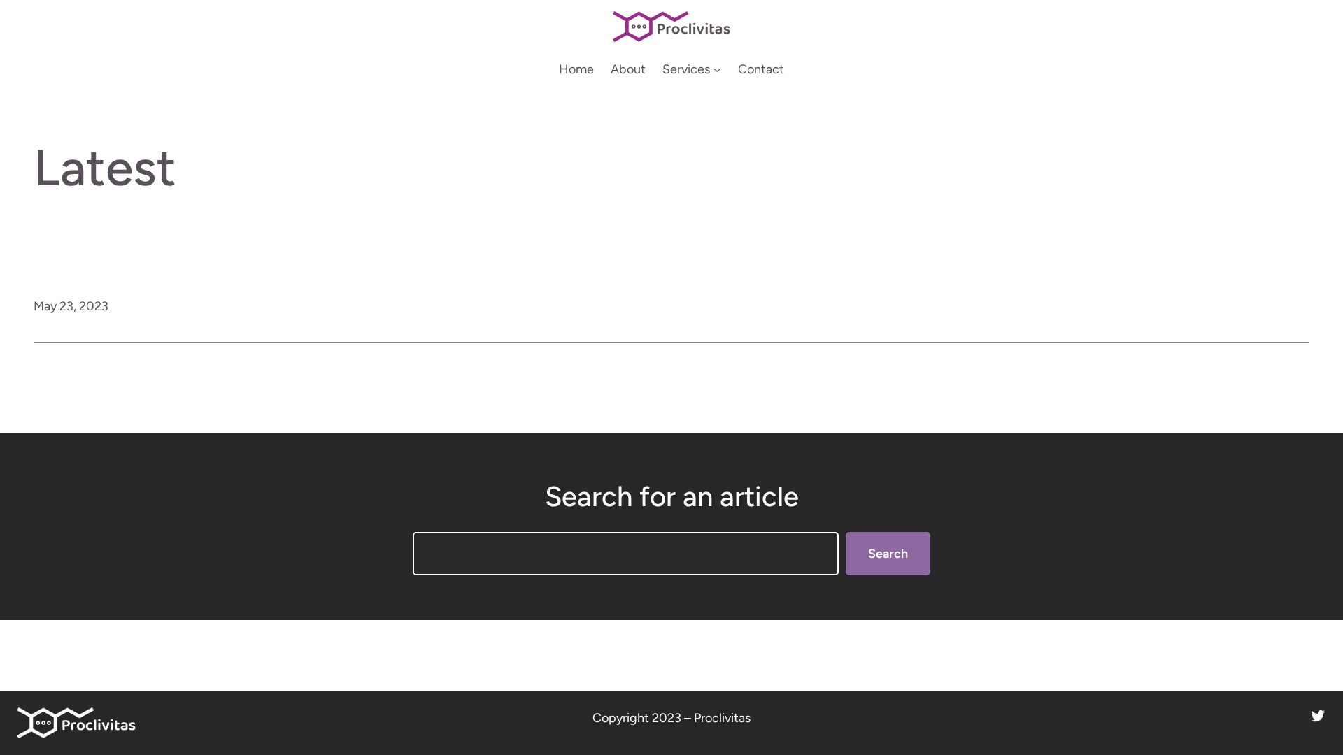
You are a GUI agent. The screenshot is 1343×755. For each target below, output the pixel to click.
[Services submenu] (717, 69)
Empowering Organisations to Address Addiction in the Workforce (720, 307)
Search (888, 553)
